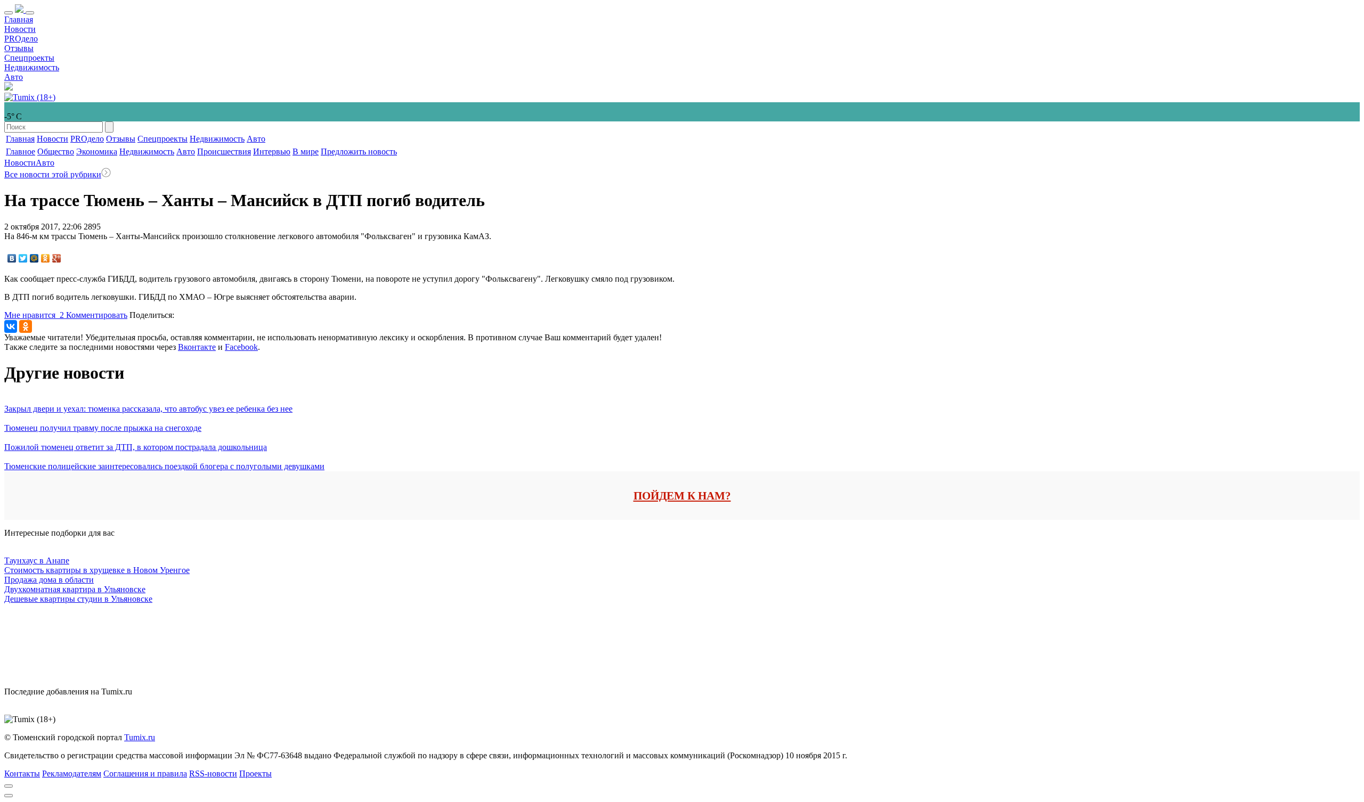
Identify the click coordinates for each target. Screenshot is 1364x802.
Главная (18, 19)
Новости (20, 29)
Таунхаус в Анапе (36, 560)
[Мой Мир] (34, 258)
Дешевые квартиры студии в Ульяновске (78, 598)
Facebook (241, 346)
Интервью (271, 151)
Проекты (255, 773)
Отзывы (19, 48)
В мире (306, 151)
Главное (20, 151)
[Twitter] (23, 258)
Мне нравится (34, 315)
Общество (55, 151)
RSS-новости (213, 773)
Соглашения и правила (145, 773)
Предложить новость (359, 151)
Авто (13, 76)
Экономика (96, 151)
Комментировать (96, 315)
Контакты (22, 773)
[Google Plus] (56, 258)
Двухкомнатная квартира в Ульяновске (74, 589)
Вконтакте (197, 346)
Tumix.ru (139, 737)
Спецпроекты (29, 57)
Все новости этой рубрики (52, 174)
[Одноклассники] (45, 258)
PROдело (21, 38)
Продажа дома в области (49, 579)
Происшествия (224, 151)
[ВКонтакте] (12, 258)
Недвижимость (31, 67)
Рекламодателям (71, 773)
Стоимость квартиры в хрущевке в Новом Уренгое (97, 570)
